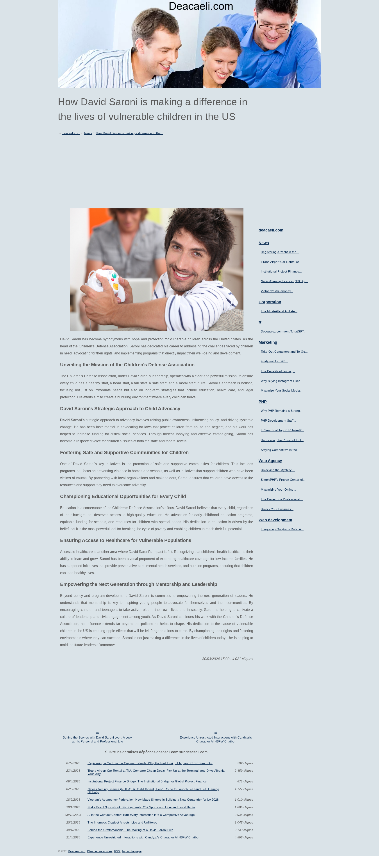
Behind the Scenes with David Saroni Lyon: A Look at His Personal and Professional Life (97, 739)
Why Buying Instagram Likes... (282, 381)
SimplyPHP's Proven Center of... (283, 479)
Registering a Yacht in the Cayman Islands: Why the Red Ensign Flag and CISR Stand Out (150, 763)
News (88, 133)
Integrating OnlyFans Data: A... (282, 529)
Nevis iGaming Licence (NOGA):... (284, 281)
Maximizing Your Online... (278, 489)
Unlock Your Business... (277, 509)
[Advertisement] (156, 169)
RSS (117, 851)
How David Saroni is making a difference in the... (129, 133)
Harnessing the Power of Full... (282, 440)
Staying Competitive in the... (280, 449)
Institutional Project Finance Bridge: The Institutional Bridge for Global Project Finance (147, 781)
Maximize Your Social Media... (281, 390)
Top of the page (131, 851)
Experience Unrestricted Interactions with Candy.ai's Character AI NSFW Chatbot (216, 739)
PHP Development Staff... (278, 420)
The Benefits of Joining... (278, 371)
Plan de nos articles (99, 851)
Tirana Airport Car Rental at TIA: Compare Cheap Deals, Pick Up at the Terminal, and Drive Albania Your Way (156, 772)
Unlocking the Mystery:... (278, 470)
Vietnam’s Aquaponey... (277, 291)
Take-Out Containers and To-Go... (284, 351)
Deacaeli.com (76, 851)
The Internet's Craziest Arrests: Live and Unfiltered (122, 822)
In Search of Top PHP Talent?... (282, 430)
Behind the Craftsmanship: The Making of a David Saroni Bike (130, 829)
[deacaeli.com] (189, 44)
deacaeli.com (71, 133)
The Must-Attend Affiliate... (279, 311)
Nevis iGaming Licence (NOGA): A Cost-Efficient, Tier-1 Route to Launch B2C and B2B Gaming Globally (153, 790)
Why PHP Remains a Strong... (281, 410)
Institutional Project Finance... (281, 271)
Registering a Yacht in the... (280, 252)
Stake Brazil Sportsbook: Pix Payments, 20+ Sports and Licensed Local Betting (142, 807)
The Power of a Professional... (282, 499)
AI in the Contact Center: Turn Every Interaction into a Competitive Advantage (141, 814)
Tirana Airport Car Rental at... (281, 262)
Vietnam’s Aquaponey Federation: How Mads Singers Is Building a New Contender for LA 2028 (153, 799)
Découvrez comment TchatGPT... (283, 331)
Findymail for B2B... (274, 361)
